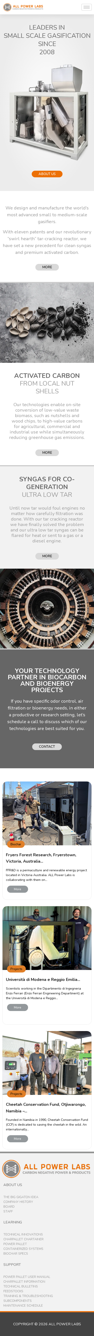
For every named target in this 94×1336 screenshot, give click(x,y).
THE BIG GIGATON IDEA (20, 1197)
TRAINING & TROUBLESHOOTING (28, 1296)
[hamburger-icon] (86, 7)
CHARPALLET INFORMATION (24, 1281)
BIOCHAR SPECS (15, 1253)
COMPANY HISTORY (18, 1202)
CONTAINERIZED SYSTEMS (23, 1249)
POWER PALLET (15, 1244)
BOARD (9, 1206)
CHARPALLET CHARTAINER (23, 1239)
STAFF (8, 1211)
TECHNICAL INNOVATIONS (23, 1234)
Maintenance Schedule (23, 1305)
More (17, 889)
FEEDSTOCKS (13, 1291)
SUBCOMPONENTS (17, 1301)
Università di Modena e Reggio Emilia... (43, 979)
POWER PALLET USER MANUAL (26, 1277)
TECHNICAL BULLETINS (20, 1286)
